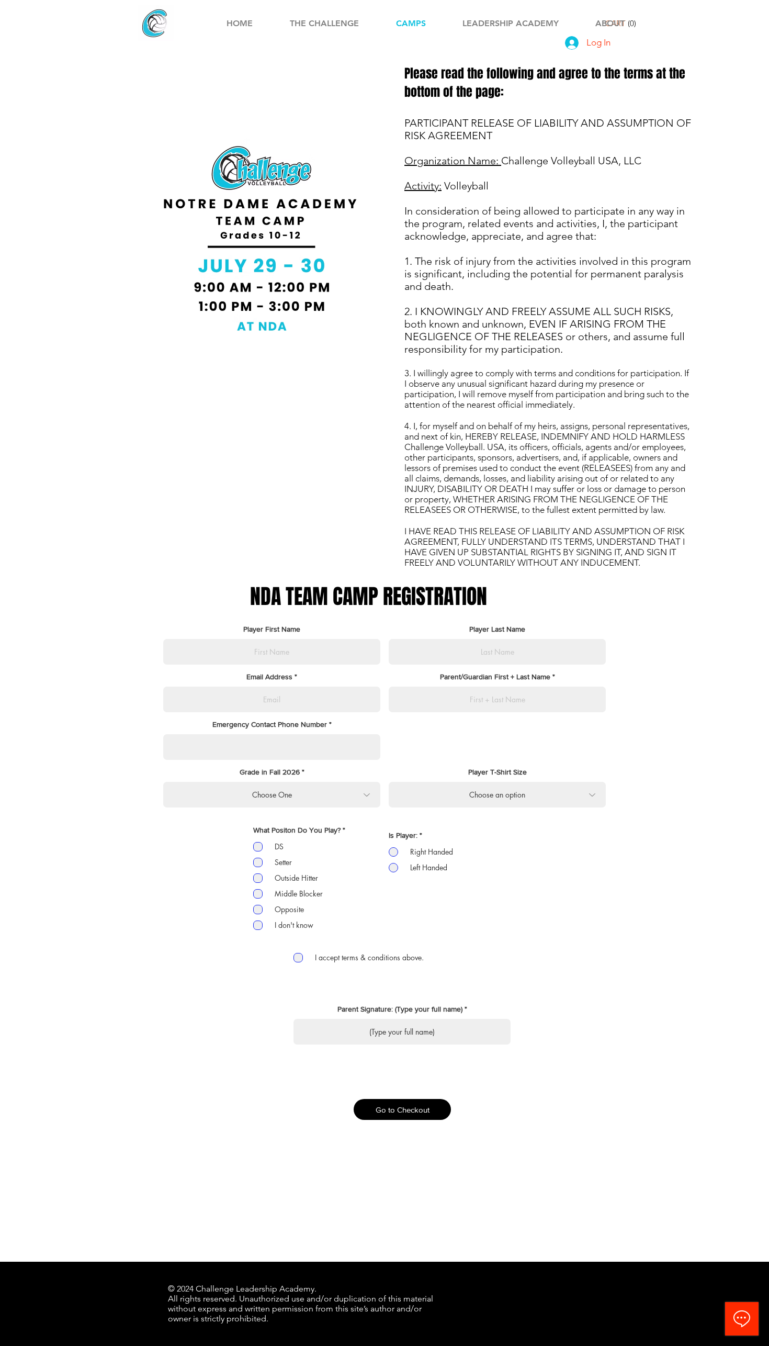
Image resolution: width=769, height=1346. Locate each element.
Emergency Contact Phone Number (269, 724)
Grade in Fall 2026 (270, 772)
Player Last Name (497, 629)
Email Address (269, 676)
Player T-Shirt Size (497, 772)
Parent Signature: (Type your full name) (399, 1009)
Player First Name (271, 629)
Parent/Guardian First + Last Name (495, 676)
